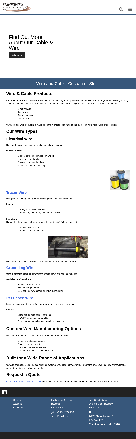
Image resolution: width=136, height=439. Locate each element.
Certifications (19, 407)
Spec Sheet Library (98, 400)
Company (17, 400)
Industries (55, 404)
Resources (94, 407)
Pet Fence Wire (20, 298)
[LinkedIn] (4, 392)
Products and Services (61, 400)
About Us (17, 404)
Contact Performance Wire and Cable (23, 381)
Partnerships (57, 407)
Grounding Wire (20, 268)
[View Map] (90, 412)
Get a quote (16, 55)
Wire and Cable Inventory (101, 404)
